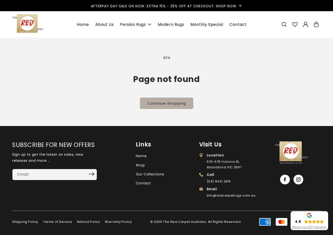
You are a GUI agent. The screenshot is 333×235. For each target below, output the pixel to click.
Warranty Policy (118, 221)
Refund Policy (88, 221)
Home (141, 156)
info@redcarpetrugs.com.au (231, 195)
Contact (143, 183)
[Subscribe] (91, 174)
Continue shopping (166, 103)
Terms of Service (57, 221)
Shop (140, 165)
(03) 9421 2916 (219, 181)
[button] (284, 24)
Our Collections (150, 174)
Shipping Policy (25, 221)
